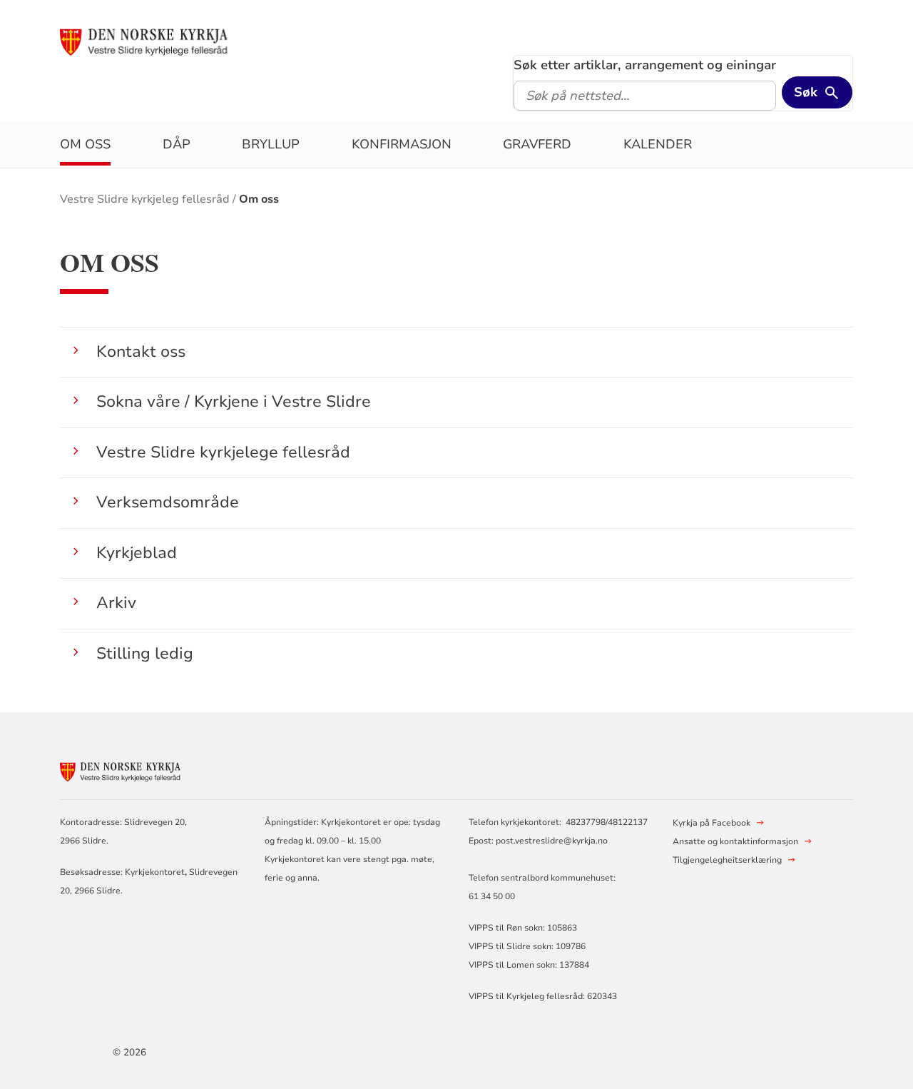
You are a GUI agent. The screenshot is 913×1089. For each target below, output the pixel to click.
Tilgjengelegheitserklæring (727, 860)
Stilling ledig (144, 653)
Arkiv (116, 603)
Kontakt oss (140, 351)
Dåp (176, 144)
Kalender (657, 144)
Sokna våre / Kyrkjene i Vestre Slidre (233, 401)
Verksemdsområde (167, 502)
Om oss (85, 144)
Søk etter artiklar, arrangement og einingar (645, 65)
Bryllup (271, 144)
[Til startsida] (169, 40)
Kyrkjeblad (136, 553)
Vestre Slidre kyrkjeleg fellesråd (145, 199)
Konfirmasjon (402, 144)
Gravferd (537, 144)
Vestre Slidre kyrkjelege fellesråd (223, 452)
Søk (805, 92)
